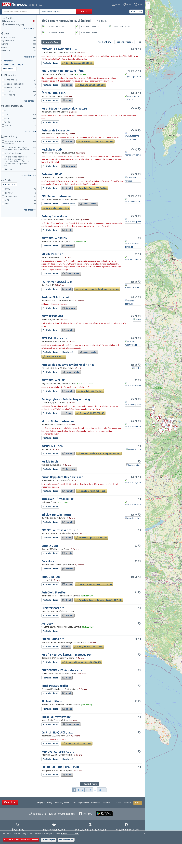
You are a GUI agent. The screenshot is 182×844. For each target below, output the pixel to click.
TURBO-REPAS (50, 577)
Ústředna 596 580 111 (55, 356)
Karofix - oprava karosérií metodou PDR (66, 654)
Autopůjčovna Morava (55, 216)
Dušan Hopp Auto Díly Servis (62, 477)
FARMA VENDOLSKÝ (56, 281)
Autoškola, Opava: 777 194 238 (92, 188)
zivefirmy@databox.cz (64, 814)
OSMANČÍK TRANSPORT (59, 49)
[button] (116, 4)
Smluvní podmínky (81, 802)
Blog (67, 646)
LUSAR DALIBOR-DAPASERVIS (60, 767)
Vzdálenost (8, 68)
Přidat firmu (136, 11)
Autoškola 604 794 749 (91, 391)
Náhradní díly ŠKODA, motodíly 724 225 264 (100, 453)
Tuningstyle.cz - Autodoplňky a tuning (65, 399)
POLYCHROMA (53, 639)
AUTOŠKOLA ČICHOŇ (54, 238)
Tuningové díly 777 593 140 (91, 413)
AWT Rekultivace (54, 338)
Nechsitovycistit (51, 149)
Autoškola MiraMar (53, 592)
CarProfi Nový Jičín (57, 732)
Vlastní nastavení (66, 840)
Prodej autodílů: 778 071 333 (78, 743)
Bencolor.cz (48, 561)
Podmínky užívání (62, 802)
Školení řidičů (53, 701)
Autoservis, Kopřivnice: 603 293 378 (96, 141)
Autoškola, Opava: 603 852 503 (92, 537)
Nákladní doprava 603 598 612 (78, 63)
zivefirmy (87, 814)
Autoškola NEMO (52, 174)
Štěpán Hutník (53, 93)
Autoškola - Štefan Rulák (57, 499)
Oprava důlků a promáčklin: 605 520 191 (83, 662)
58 (100, 789)
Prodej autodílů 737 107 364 (90, 646)
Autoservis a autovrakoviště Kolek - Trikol (68, 364)
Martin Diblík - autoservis (57, 421)
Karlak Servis (49, 461)
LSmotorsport (53, 608)
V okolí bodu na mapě (13, 64)
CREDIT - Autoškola (60, 530)
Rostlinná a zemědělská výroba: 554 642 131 (98, 289)
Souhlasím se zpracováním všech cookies (21, 840)
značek (29, 209)
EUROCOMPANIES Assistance (62, 670)
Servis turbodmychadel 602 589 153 (95, 584)
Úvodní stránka (89, 203)
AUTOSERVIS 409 (52, 316)
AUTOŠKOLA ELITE (53, 380)
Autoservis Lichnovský (55, 130)
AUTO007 (47, 623)
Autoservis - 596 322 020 (57, 208)
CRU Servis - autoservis (56, 196)
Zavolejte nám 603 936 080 (92, 85)
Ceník (68, 188)
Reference (70, 166)
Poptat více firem (51, 42)
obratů (29, 100)
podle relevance (124, 42)
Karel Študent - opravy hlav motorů (64, 108)
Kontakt (69, 141)
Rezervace (70, 469)
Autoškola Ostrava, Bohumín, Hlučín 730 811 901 (100, 600)
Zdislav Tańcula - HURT (56, 514)
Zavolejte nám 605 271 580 (92, 491)
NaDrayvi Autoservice (58, 751)
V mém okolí (9, 60)
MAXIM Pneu (52, 254)
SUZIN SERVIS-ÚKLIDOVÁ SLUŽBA (62, 71)
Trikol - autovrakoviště (56, 717)
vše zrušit (28, 28)
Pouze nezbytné (48, 840)
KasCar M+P (52, 446)
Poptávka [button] (50, 63)
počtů (29, 131)
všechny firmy (104, 42)
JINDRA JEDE (50, 546)
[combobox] (20, 11)
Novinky (106, 802)
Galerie (68, 85)
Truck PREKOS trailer (54, 686)
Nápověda (95, 802)
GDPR (137, 802)
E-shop (68, 100)
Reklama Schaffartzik (55, 297)
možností (27, 175)
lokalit (29, 56)
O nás (118, 802)
